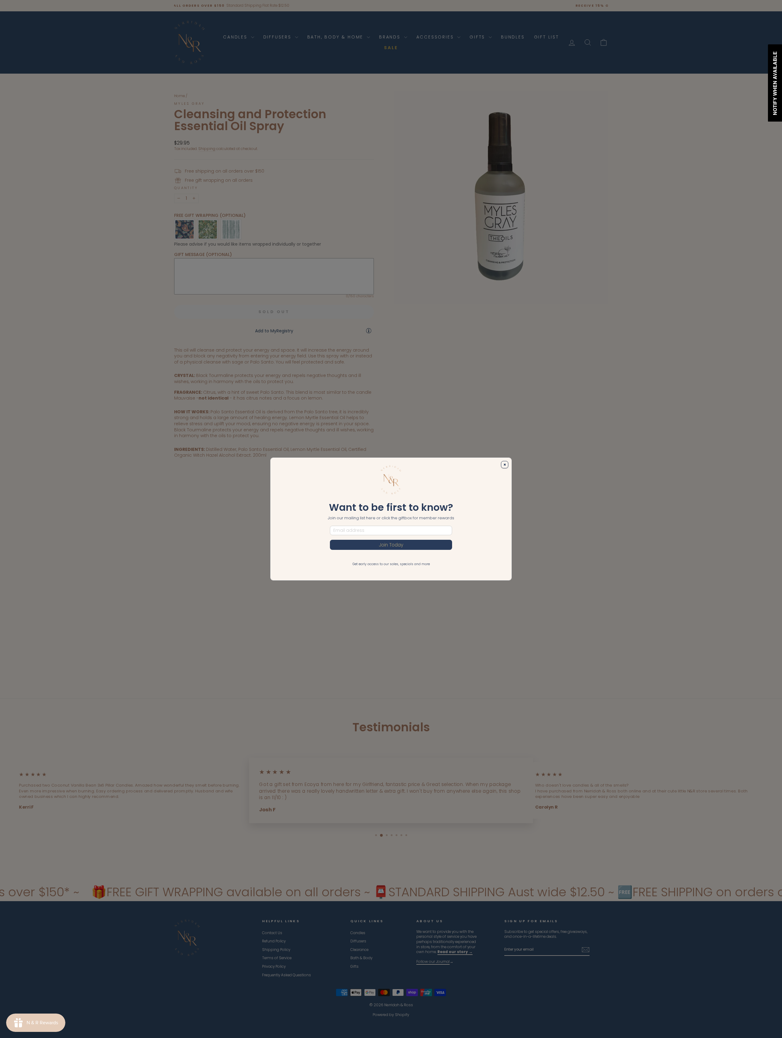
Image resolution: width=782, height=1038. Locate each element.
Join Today (391, 545)
